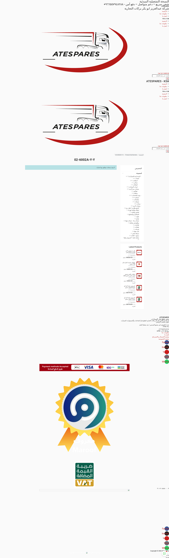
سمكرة (137, 197)
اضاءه (137, 178)
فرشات (137, 229)
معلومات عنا (163, 14)
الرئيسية (164, 11)
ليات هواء (136, 231)
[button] (84, 19)
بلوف (137, 216)
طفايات (137, 227)
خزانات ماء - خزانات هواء (132, 221)
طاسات (137, 225)
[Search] (167, 78)
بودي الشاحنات (136, 195)
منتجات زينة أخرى (134, 189)
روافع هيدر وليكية (134, 223)
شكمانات (136, 199)
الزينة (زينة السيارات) (134, 176)
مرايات (138, 204)
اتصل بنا (164, 16)
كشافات (135, 185)
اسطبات (135, 180)
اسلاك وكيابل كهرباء (133, 210)
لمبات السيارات (133, 187)
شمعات (137, 202)
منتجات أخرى (136, 206)
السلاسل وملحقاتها (134, 214)
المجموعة (139, 173)
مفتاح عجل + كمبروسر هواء (131, 238)
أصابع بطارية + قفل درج (132, 208)
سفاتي (136, 183)
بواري (137, 218)
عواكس (135, 191)
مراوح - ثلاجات (135, 235)
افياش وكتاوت (135, 212)
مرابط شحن (135, 233)
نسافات (135, 193)
